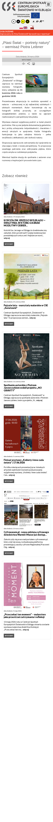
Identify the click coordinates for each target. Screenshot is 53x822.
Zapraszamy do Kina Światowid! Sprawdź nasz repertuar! (25, 34)
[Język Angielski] (25, 27)
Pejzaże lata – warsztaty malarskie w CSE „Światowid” (26, 306)
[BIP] (32, 27)
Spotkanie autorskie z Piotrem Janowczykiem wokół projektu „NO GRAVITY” (23, 388)
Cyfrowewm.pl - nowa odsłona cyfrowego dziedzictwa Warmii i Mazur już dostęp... (26, 533)
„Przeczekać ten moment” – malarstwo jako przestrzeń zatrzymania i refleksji (25, 615)
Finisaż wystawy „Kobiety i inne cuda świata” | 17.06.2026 (24, 461)
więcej (7, 238)
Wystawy (26, 60)
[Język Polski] (21, 27)
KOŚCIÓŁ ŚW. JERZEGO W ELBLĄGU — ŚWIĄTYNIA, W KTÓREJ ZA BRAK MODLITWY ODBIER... (25, 223)
